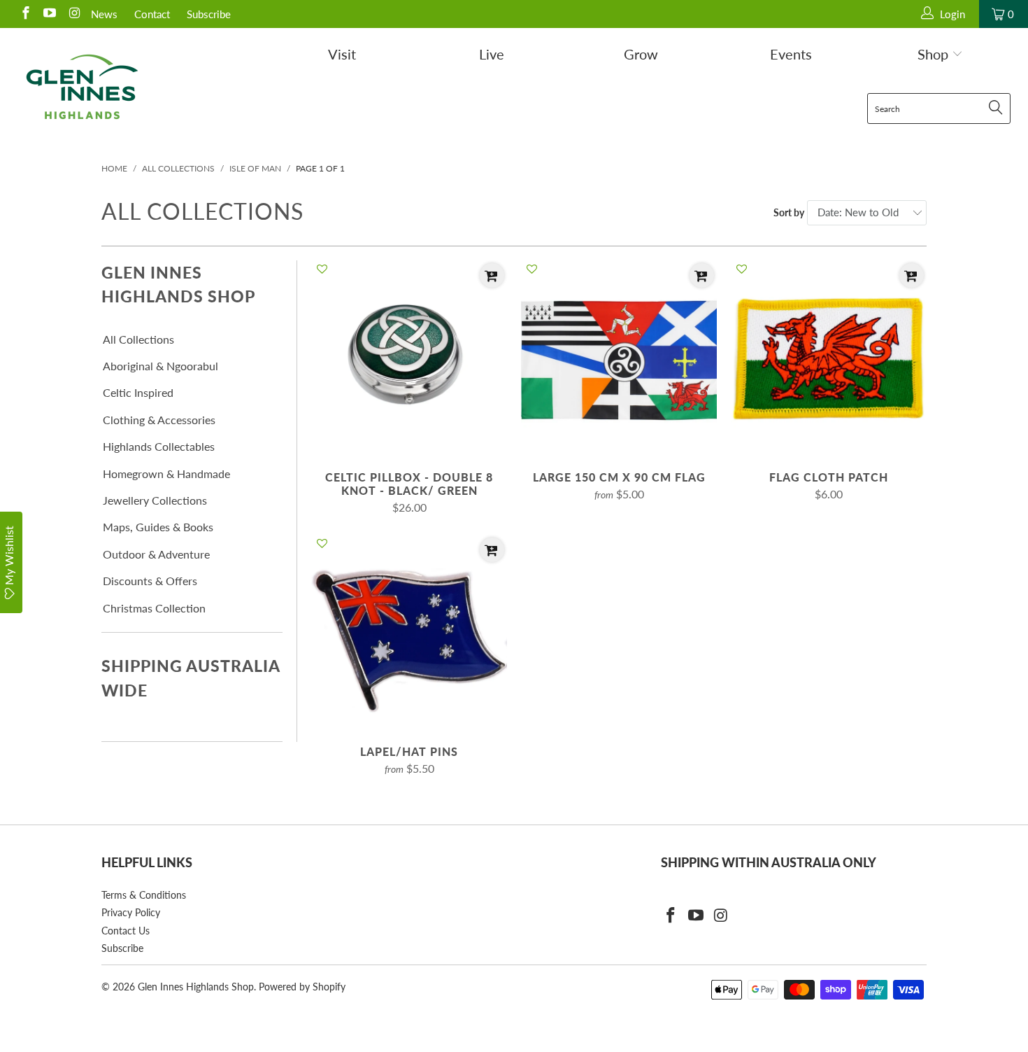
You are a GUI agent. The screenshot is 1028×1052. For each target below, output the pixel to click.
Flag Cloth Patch (829, 358)
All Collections (138, 339)
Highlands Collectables (159, 446)
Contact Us (125, 931)
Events (791, 53)
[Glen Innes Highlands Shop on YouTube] (49, 14)
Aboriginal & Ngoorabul (160, 365)
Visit (342, 53)
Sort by (788, 212)
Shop (935, 53)
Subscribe (209, 14)
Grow (641, 53)
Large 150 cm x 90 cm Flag (619, 358)
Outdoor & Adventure (156, 554)
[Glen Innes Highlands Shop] (82, 87)
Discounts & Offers (150, 580)
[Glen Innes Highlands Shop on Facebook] (24, 14)
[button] (322, 269)
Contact (152, 14)
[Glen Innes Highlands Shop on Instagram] (73, 14)
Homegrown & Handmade (166, 473)
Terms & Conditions (143, 895)
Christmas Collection (154, 608)
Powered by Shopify (302, 987)
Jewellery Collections (155, 500)
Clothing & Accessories (159, 419)
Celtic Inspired (138, 392)
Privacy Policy (130, 912)
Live (491, 53)
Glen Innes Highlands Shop (196, 987)
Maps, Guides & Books (158, 526)
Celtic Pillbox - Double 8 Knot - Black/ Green (409, 358)
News (104, 14)
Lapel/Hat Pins (409, 633)
